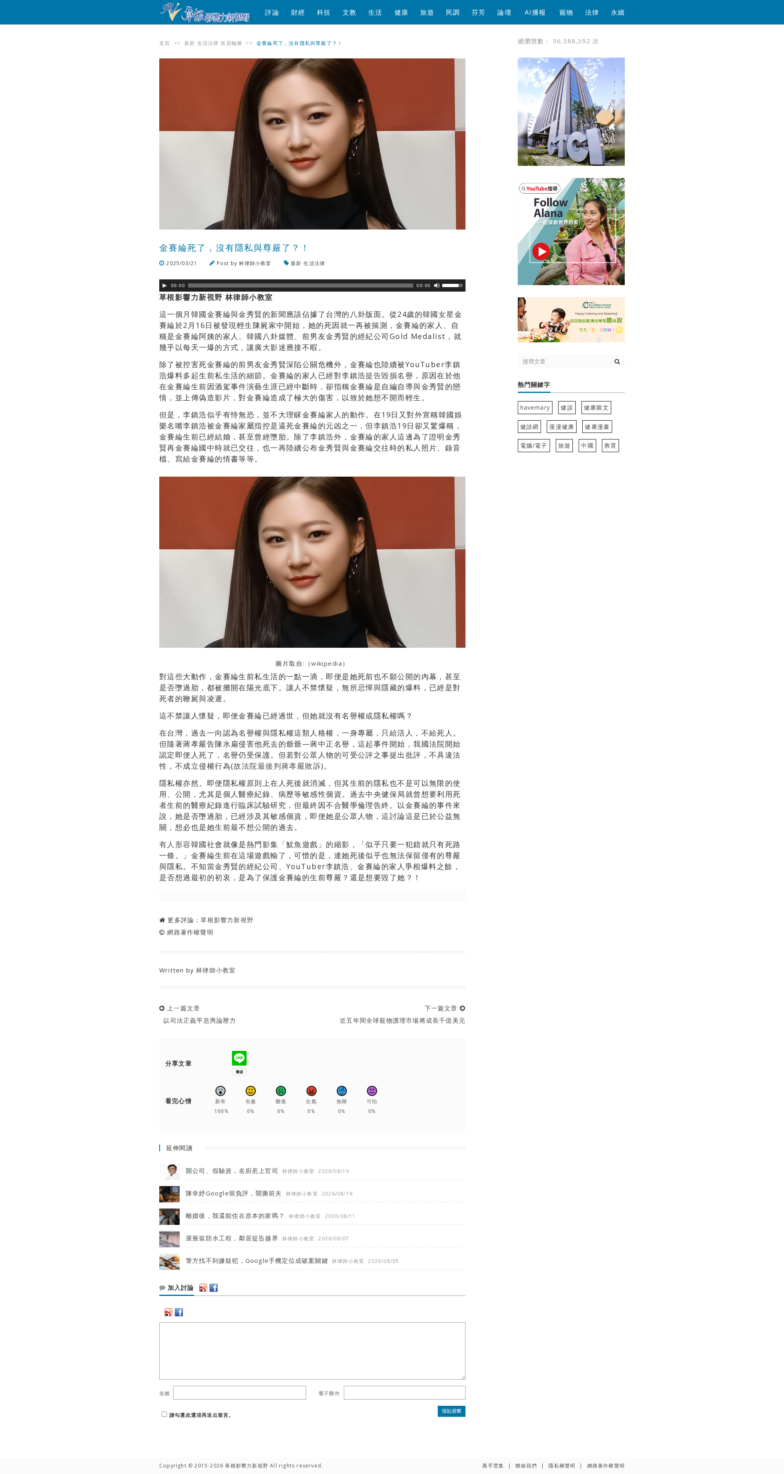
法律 (592, 12)
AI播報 (535, 12)
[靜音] (437, 285)
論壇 (504, 12)
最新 (189, 43)
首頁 (164, 43)
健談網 (529, 426)
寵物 (566, 12)
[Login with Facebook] (213, 1288)
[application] (312, 285)
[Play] (164, 285)
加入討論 (180, 1287)
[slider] (453, 284)
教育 (610, 445)
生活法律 (208, 43)
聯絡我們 (526, 1465)
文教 (349, 12)
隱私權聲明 (561, 1465)
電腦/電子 (534, 445)
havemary (535, 407)
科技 (324, 12)
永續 (618, 12)
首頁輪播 (231, 43)
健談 (567, 407)
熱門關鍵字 (534, 384)
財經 (298, 12)
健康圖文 (596, 407)
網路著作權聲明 (190, 932)
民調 (453, 12)
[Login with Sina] (203, 1288)
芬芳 (479, 12)
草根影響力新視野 (227, 920)
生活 (375, 12)
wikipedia (326, 663)
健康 (401, 12)
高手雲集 (493, 1465)
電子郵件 (329, 1393)
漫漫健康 (561, 426)
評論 (272, 12)
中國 (587, 445)
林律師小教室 (255, 263)
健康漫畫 (597, 426)
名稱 (164, 1393)
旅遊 (427, 12)
